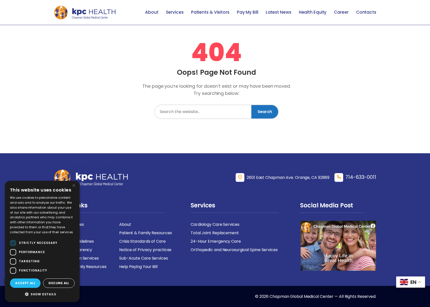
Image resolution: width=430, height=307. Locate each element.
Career (341, 12)
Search (265, 112)
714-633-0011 (360, 177)
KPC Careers (66, 233)
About (152, 12)
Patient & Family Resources (145, 233)
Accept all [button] (25, 283)
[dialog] (42, 241)
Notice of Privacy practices (145, 250)
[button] (42, 294)
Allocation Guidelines (74, 241)
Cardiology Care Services (215, 224)
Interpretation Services (76, 258)
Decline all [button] (59, 283)
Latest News (278, 12)
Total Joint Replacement (215, 233)
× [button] (74, 186)
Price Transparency (73, 250)
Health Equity (313, 12)
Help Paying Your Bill (138, 266)
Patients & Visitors (210, 12)
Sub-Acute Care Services (143, 258)
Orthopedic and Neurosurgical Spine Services (234, 250)
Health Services (69, 224)
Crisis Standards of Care (142, 241)
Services (175, 12)
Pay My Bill (247, 12)
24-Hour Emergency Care (216, 241)
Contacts (366, 12)
